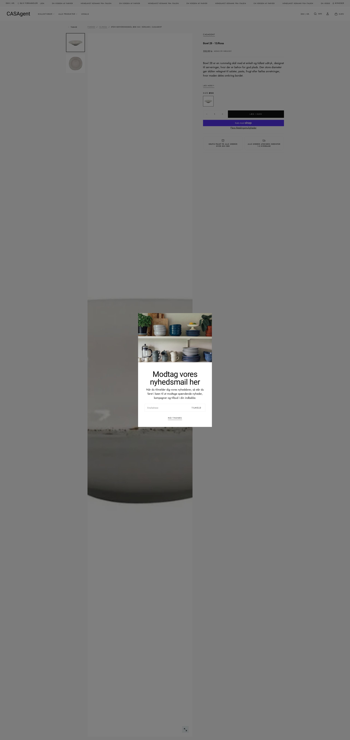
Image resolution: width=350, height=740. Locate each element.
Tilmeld (196, 407)
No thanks (175, 418)
